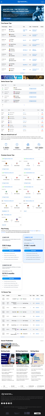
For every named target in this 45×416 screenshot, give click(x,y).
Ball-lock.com (34, 29)
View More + (22, 73)
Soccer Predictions (7, 341)
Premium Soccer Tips (7, 155)
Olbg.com (34, 49)
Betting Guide (5, 351)
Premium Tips (33, 230)
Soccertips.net (34, 34)
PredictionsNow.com (8, 186)
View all (41, 340)
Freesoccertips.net (35, 39)
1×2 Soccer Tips (6, 292)
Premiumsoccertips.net (8, 172)
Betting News (35, 351)
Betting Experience (22, 351)
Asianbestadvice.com (30, 172)
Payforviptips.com (29, 186)
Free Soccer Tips (6, 23)
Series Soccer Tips (7, 81)
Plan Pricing (5, 228)
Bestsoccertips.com (30, 158)
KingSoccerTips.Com (8, 158)
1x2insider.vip (34, 64)
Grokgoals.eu (34, 59)
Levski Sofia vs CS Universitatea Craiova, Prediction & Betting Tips (15, 344)
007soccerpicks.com (36, 44)
